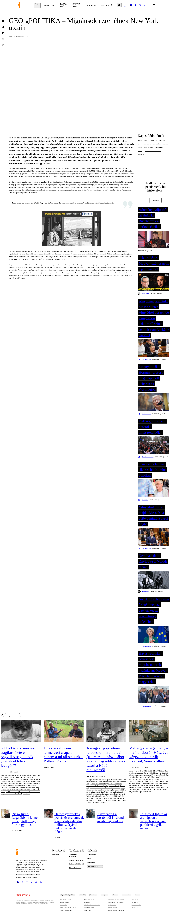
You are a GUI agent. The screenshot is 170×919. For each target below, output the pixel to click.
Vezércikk (154, 591)
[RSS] (144, 5)
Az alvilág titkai (135, 767)
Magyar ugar (76, 5)
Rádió (137, 895)
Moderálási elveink (75, 868)
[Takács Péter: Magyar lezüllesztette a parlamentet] (153, 282)
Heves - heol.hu (87, 910)
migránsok (162, 140)
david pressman (148, 147)
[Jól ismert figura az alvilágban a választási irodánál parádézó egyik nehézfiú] (133, 813)
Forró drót (63, 5)
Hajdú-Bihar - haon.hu (89, 907)
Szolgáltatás (126, 895)
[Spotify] (36, 882)
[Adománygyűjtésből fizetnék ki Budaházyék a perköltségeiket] (153, 240)
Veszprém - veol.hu (136, 905)
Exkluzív (57, 837)
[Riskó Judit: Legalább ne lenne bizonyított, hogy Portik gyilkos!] (5, 813)
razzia (140, 151)
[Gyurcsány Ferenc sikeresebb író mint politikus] (153, 488)
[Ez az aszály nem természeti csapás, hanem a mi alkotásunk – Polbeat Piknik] (64, 731)
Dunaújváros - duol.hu (89, 899)
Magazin (104, 895)
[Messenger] (3, 21)
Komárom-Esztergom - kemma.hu (115, 902)
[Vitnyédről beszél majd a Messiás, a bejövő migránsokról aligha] (153, 537)
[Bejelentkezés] (125, 5)
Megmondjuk (50, 5)
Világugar (91, 5)
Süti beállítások (93, 866)
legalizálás (157, 144)
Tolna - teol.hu (135, 899)
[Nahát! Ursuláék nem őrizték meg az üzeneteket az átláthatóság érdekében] (153, 635)
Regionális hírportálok (67, 895)
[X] (140, 5)
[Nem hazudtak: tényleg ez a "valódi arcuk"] (153, 580)
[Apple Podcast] (40, 882)
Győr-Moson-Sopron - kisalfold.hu (92, 905)
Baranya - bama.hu (64, 902)
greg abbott (147, 144)
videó (140, 140)
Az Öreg (153, 293)
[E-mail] (3, 38)
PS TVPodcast (91, 854)
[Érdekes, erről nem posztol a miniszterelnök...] (153, 445)
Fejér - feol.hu (87, 902)
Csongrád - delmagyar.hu (66, 910)
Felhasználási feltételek (76, 864)
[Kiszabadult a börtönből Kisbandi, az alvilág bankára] (90, 813)
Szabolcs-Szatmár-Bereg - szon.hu (116, 910)
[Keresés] (119, 5)
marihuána (141, 154)
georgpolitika (160, 147)
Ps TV (10, 36)
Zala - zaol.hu (135, 907)
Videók (89, 858)
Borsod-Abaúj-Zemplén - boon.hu (68, 907)
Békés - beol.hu (63, 905)
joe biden (154, 140)
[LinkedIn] (3, 32)
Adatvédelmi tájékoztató (73, 855)
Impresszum (56, 854)
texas (140, 147)
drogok (165, 144)
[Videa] (130, 5)
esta (139, 144)
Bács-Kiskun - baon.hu (65, 899)
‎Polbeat (46, 767)
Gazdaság (93, 895)
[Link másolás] (3, 44)
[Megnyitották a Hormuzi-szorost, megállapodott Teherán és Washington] (153, 402)
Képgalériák (91, 862)
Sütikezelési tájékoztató (76, 860)
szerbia (146, 140)
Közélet (82, 895)
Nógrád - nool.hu (112, 905)
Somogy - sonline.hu (112, 907)
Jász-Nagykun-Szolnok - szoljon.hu (116, 899)
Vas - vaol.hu (135, 902)
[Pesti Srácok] (24, 5)
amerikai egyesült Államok (153, 151)
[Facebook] (135, 5)
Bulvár (115, 895)
